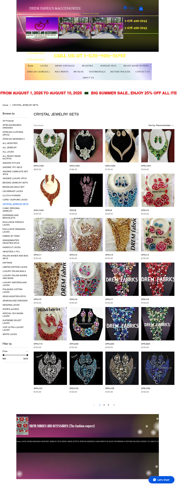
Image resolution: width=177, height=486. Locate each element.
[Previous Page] (94, 404)
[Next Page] (114, 404)
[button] (141, 8)
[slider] (3, 355)
